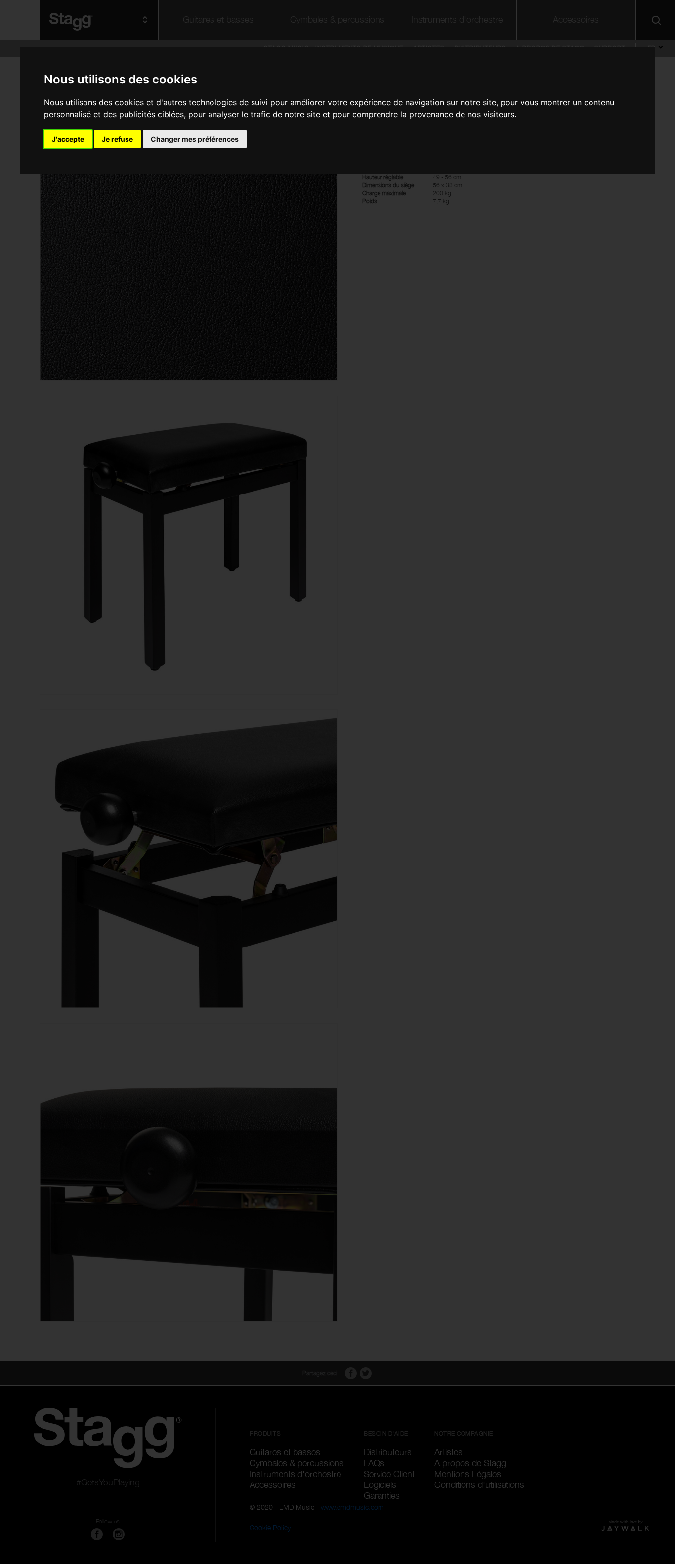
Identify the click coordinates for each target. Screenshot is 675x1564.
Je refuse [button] (117, 139)
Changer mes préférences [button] (195, 139)
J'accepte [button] (68, 139)
